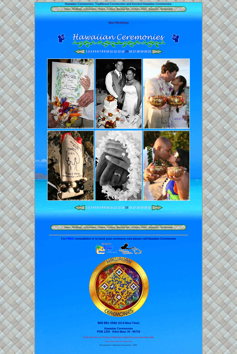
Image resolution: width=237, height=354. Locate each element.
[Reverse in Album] (79, 53)
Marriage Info (123, 9)
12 (115, 51)
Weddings (77, 9)
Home (67, 9)
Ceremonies (90, 9)
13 (119, 51)
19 (141, 51)
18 (138, 51)
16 (130, 51)
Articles (135, 9)
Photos (101, 9)
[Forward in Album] (157, 53)
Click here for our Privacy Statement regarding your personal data (118, 337)
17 (134, 51)
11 (111, 51)
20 (145, 51)
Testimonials (166, 9)
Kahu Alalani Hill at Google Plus (118, 341)
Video (144, 9)
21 (149, 51)
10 (107, 51)
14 (122, 51)
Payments (154, 9)
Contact (111, 9)
